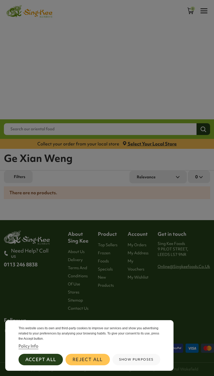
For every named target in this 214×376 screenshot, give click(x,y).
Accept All (40, 359)
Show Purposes (136, 359)
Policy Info (28, 346)
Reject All (88, 359)
